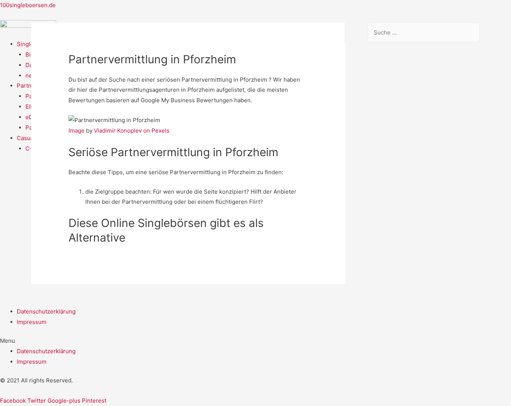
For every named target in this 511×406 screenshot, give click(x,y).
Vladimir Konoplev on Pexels (131, 130)
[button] (255, 341)
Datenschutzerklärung (46, 311)
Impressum (31, 321)
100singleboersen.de (28, 5)
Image (76, 130)
